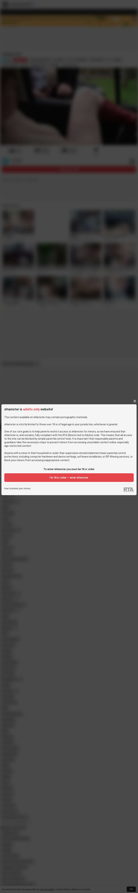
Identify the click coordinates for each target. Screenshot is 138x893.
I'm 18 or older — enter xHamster (69, 477)
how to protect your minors (17, 488)
